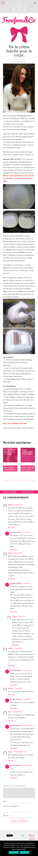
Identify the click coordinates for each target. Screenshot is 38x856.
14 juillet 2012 (28, 725)
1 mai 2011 (19, 504)
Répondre (11, 527)
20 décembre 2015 (20, 751)
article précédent (9, 492)
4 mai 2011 (27, 583)
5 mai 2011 (22, 616)
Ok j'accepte (14, 852)
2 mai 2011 (27, 532)
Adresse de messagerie (11, 806)
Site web (6, 815)
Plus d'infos (24, 852)
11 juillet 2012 (17, 711)
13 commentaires (19, 61)
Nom (5, 801)
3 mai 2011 (18, 553)
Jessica (10, 688)
